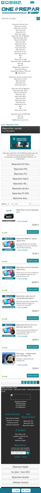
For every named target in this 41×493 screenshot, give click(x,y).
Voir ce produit (22, 221)
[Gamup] (20, 10)
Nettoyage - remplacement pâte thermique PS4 (26, 355)
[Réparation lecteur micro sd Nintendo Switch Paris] (8, 330)
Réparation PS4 (20, 30)
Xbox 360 (20, 65)
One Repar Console (7, 389)
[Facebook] (20, 460)
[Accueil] (2, 2)
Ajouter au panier (33, 232)
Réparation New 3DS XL (20, 38)
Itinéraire (27, 490)
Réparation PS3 (20, 32)
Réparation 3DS (20, 46)
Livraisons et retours (12, 420)
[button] (20, 67)
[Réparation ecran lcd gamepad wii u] (8, 215)
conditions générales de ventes (20, 437)
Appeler (17, 490)
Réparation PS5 (28, 421)
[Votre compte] (15, 2)
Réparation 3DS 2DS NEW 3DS (20, 36)
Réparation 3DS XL (20, 44)
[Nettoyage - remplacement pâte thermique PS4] (8, 359)
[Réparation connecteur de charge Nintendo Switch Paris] (8, 301)
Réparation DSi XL (20, 48)
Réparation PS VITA (20, 59)
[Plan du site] (11, 2)
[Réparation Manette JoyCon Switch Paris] (8, 244)
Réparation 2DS (20, 42)
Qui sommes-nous (20, 434)
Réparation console (20, 26)
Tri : (16, 204)
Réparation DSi (20, 50)
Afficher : (4, 204)
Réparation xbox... (20, 198)
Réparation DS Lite (20, 52)
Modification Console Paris (20, 120)
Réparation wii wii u (20, 54)
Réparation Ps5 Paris (20, 28)
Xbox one (20, 63)
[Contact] (6, 2)
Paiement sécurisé (12, 423)
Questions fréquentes (12, 425)
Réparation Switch (20, 34)
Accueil (3, 125)
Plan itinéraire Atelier (12, 418)
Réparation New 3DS (20, 40)
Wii (20, 57)
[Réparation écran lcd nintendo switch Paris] (8, 272)
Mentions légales (20, 440)
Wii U (20, 55)
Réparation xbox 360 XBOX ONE (20, 61)
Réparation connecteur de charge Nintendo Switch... (25, 297)
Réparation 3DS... (20, 183)
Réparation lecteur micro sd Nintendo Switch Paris (26, 326)
